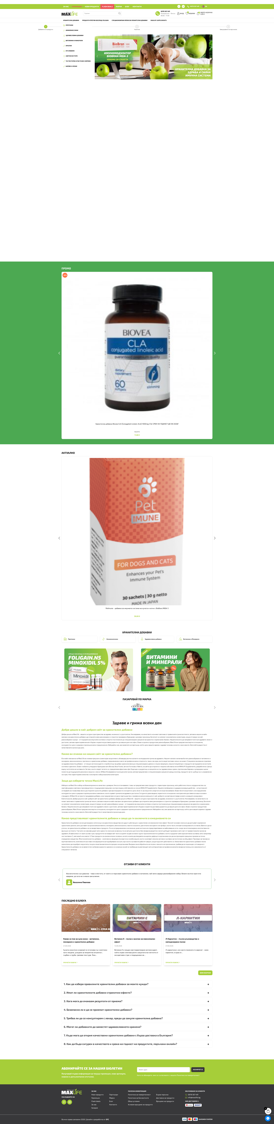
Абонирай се (198, 1069)
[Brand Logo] (137, 712)
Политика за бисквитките (138, 1098)
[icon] (64, 1104)
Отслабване (70, 51)
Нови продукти (92, 6)
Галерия (94, 1108)
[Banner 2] (175, 691)
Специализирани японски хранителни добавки (129, 20)
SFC (107, 1119)
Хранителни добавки (71, 20)
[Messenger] (268, 1118)
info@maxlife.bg (194, 1097)
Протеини (69, 25)
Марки (119, 6)
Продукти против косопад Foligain (95, 20)
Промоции (77, 6)
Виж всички (205, 973)
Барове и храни (71, 66)
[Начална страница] (72, 1094)
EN (206, 6)
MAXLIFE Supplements (159, 20)
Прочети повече (70, 962)
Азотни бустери (71, 56)
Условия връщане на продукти (140, 1104)
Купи (137, 434)
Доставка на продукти (165, 1098)
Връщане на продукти (165, 1101)
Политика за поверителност (188, 1075)
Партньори (113, 1095)
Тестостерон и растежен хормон (78, 61)
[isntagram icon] (183, 6)
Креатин (69, 46)
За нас (66, 6)
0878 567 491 (194, 6)
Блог (127, 6)
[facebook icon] (178, 6)
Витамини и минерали (74, 40)
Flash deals (107, 6)
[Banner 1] (98, 691)
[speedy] (189, 1106)
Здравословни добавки (74, 35)
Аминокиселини (72, 30)
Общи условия (134, 1101)
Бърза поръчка (162, 1095)
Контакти (137, 6)
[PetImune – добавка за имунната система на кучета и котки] (137, 531)
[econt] (198, 1106)
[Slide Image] (153, 79)
